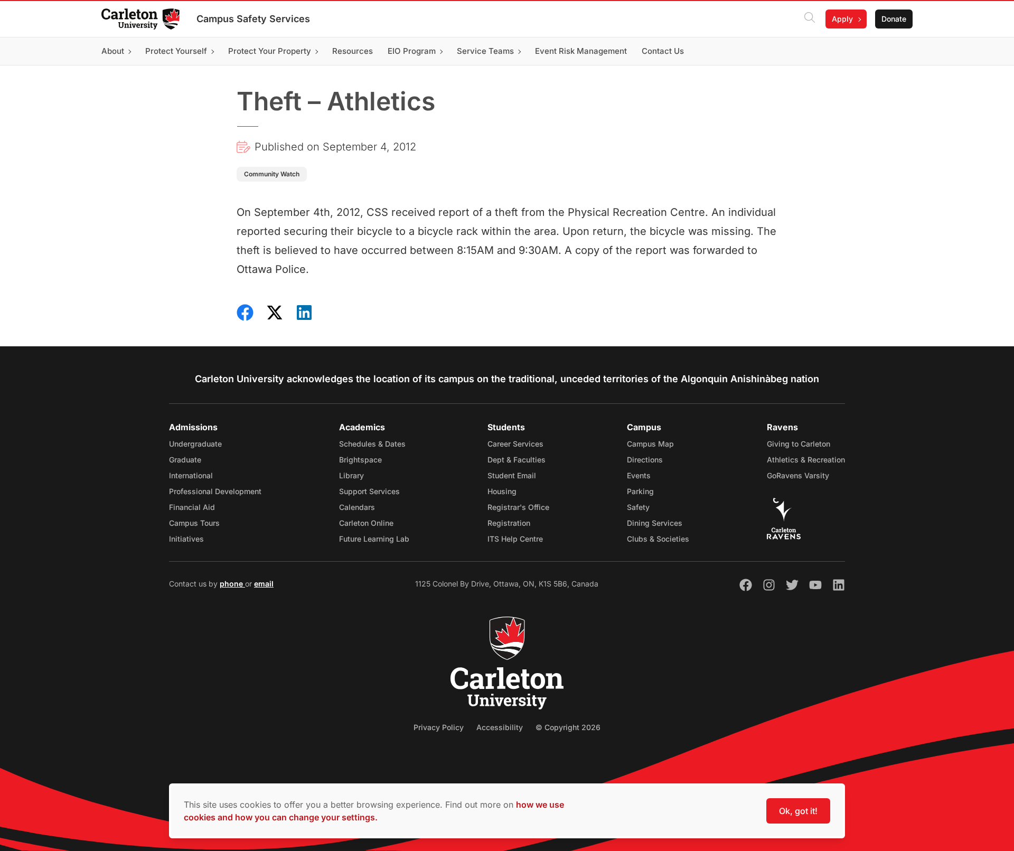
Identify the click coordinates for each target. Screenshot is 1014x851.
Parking (640, 491)
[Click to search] (809, 19)
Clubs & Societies (658, 538)
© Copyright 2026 (568, 727)
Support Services (369, 491)
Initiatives (186, 538)
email (264, 583)
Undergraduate (195, 443)
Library (351, 475)
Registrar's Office (518, 507)
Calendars (357, 507)
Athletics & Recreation (806, 459)
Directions (645, 459)
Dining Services (654, 522)
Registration (508, 522)
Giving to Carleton (798, 443)
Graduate (185, 459)
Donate (893, 18)
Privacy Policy (439, 727)
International (191, 475)
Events (639, 475)
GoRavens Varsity (798, 475)
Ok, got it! (798, 811)
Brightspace (360, 459)
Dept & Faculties (516, 459)
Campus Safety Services (253, 18)
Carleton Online (366, 522)
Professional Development (215, 491)
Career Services (515, 443)
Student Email (511, 475)
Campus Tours (194, 522)
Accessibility (499, 727)
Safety (638, 507)
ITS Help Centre (515, 538)
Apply (842, 18)
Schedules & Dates (372, 443)
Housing (502, 491)
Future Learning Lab (374, 538)
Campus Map (650, 443)
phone (232, 583)
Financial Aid (192, 507)
